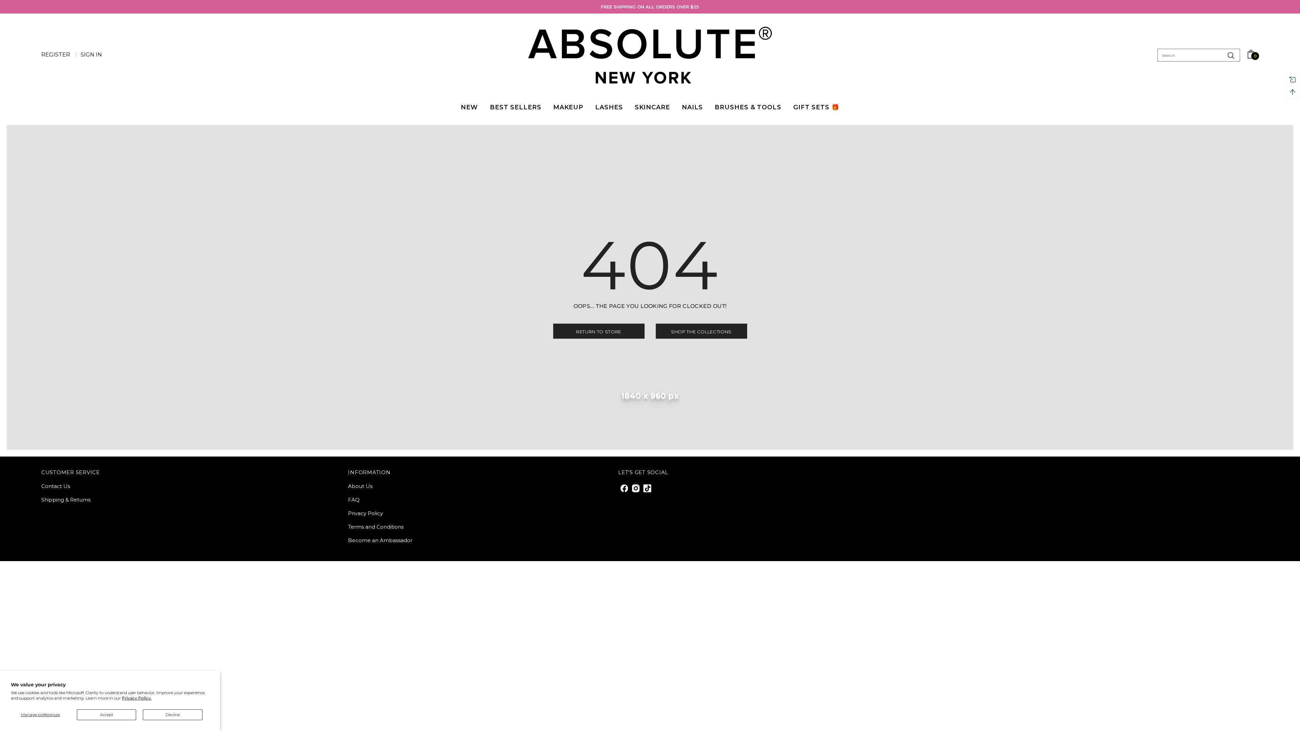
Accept (106, 714)
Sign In (91, 54)
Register (56, 54)
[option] (650, 6)
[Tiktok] (647, 488)
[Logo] (650, 55)
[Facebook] (624, 488)
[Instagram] (635, 488)
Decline (173, 714)
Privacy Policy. (137, 698)
